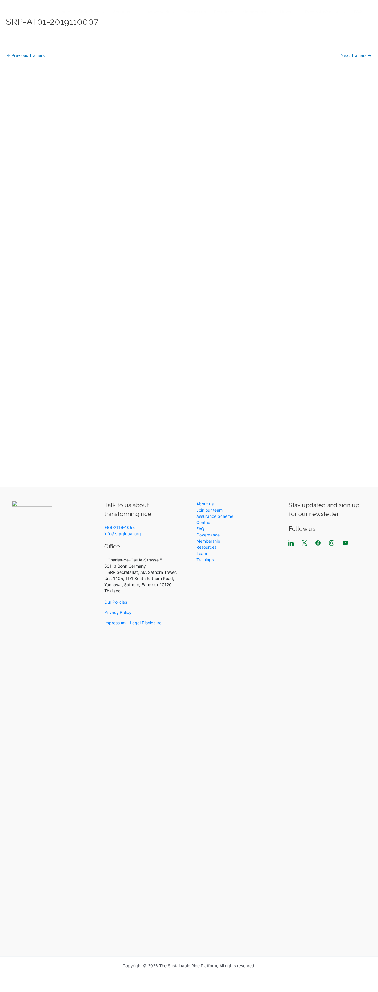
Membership (254, 11)
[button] (102, 12)
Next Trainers (356, 55)
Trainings (205, 559)
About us (121, 11)
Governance (208, 534)
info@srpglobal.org (122, 533)
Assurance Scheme (214, 516)
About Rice (88, 11)
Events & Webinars (322, 11)
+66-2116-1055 (119, 527)
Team (201, 553)
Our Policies (115, 602)
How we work (157, 11)
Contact (204, 522)
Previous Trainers (25, 55)
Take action (194, 11)
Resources (224, 11)
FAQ (358, 11)
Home (64, 11)
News (285, 11)
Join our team (209, 510)
